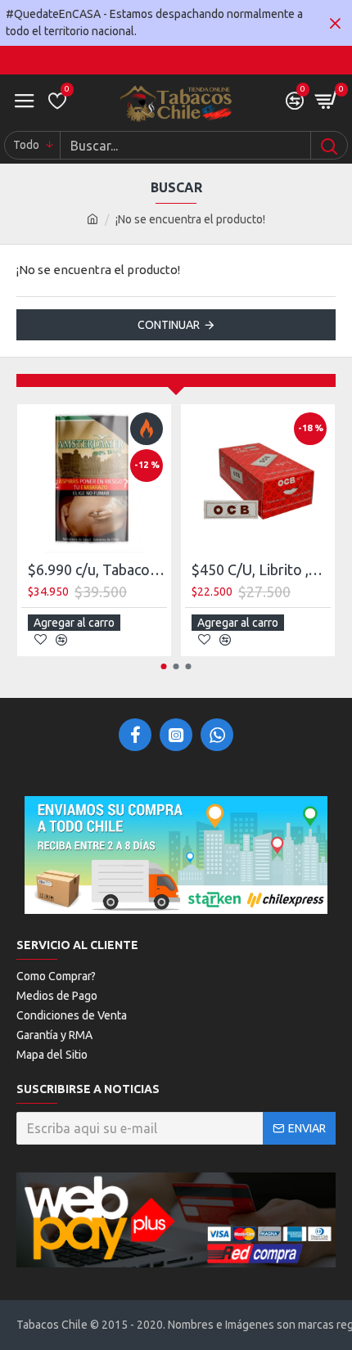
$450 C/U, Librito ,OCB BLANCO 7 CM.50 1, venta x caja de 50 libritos (261, 569)
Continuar (169, 324)
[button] (164, 666)
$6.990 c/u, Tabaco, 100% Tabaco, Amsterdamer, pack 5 (97, 569)
